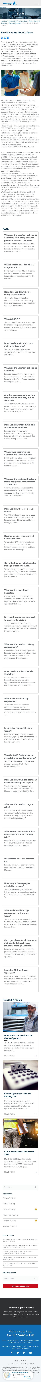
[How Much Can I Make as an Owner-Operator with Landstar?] (20, 1017)
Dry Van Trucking (9, 1198)
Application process (20, 1286)
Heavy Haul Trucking (10, 1215)
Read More (9, 1056)
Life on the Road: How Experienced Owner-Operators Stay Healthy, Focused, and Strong (20, 1246)
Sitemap (23, 1360)
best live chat (3, 7)
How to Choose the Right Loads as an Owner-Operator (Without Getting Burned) (17, 1252)
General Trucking (9, 1209)
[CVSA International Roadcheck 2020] (20, 1133)
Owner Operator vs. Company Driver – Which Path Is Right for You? (20, 1264)
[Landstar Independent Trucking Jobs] (10, 3)
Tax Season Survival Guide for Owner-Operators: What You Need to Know (20, 1240)
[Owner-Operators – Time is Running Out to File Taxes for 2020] (20, 1075)
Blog (16, 1360)
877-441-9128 (23, 1335)
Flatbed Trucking (9, 1204)
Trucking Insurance (10, 1226)
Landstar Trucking (9, 1221)
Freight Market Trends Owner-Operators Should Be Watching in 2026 (19, 1258)
